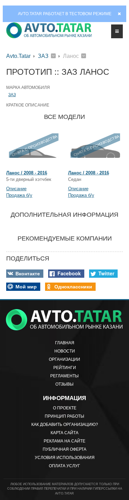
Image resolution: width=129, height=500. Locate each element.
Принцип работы (64, 416)
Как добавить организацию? (64, 424)
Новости (64, 351)
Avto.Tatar (18, 56)
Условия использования (65, 457)
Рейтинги (64, 367)
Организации (64, 359)
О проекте (64, 408)
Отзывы (64, 384)
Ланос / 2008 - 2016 (26, 172)
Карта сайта (64, 432)
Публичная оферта (64, 449)
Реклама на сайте (64, 441)
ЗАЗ (43, 56)
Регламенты (64, 376)
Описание (16, 188)
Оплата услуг (64, 465)
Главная (64, 342)
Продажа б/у (19, 195)
